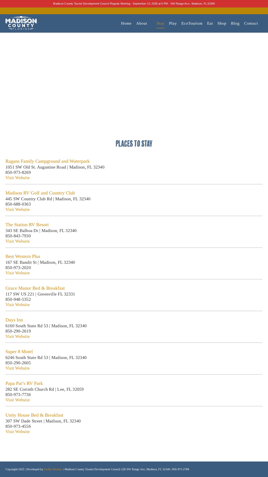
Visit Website (17, 177)
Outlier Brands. (53, 469)
